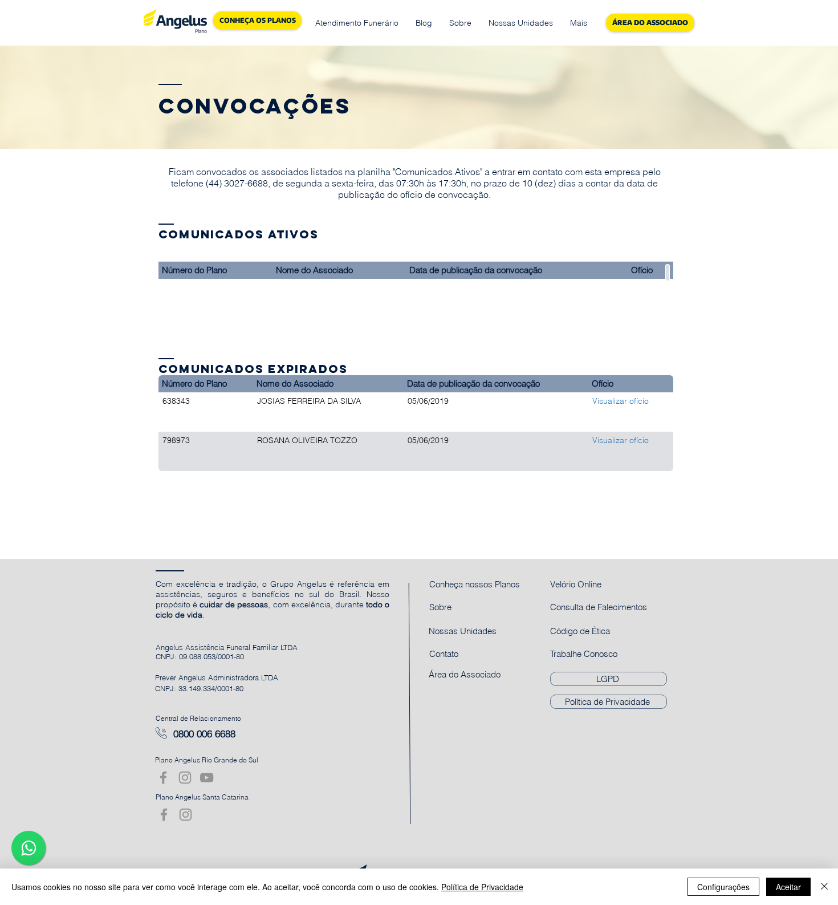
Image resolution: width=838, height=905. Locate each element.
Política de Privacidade (482, 886)
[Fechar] (824, 887)
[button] (357, 22)
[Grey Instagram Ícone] (185, 777)
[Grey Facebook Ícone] (163, 777)
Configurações (723, 886)
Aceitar (788, 886)
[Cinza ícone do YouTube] (206, 777)
